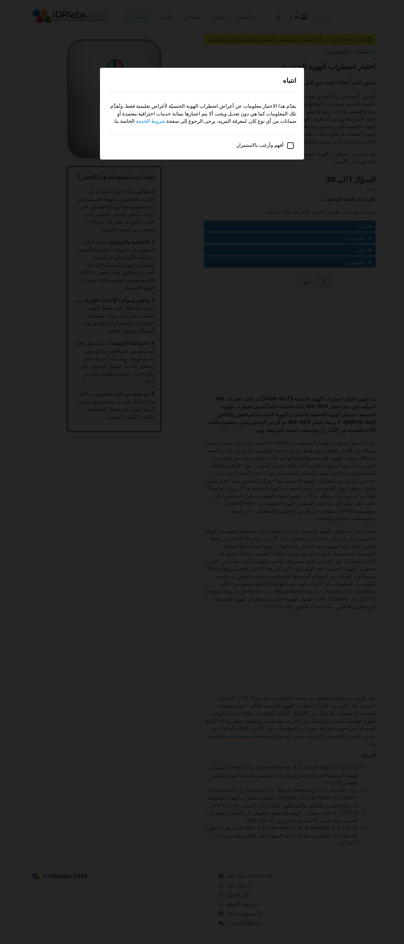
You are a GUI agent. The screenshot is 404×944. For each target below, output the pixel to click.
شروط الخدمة (150, 121)
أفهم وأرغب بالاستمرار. (260, 144)
